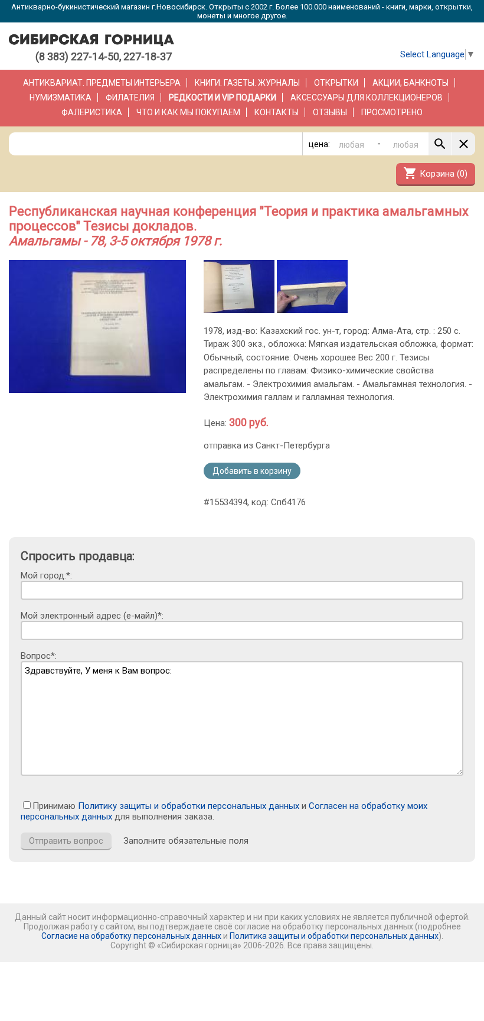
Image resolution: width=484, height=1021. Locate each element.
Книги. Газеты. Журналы (247, 82)
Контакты (276, 112)
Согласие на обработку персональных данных (131, 936)
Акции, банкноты (410, 82)
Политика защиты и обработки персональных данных (334, 936)
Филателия (130, 97)
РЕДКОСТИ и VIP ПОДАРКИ (222, 97)
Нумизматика (60, 97)
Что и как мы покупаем (188, 112)
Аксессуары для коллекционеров (366, 97)
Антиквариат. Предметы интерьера (102, 82)
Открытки (336, 82)
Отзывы (330, 112)
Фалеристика (91, 112)
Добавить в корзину (252, 471)
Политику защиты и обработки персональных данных (188, 806)
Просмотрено (392, 112)
